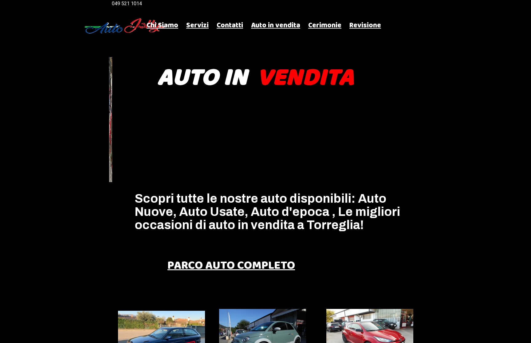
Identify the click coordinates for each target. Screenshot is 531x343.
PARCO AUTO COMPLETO (231, 265)
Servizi (197, 25)
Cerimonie (324, 25)
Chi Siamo (162, 25)
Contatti (230, 25)
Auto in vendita (275, 25)
